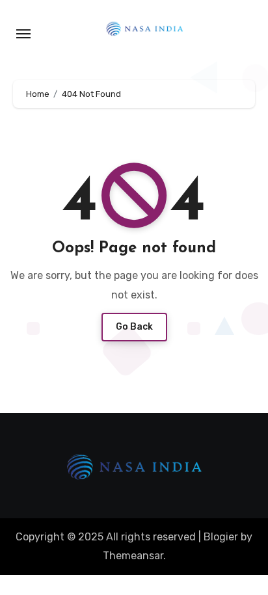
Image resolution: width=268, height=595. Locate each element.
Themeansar (133, 555)
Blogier (221, 537)
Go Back (134, 326)
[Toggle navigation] (23, 34)
